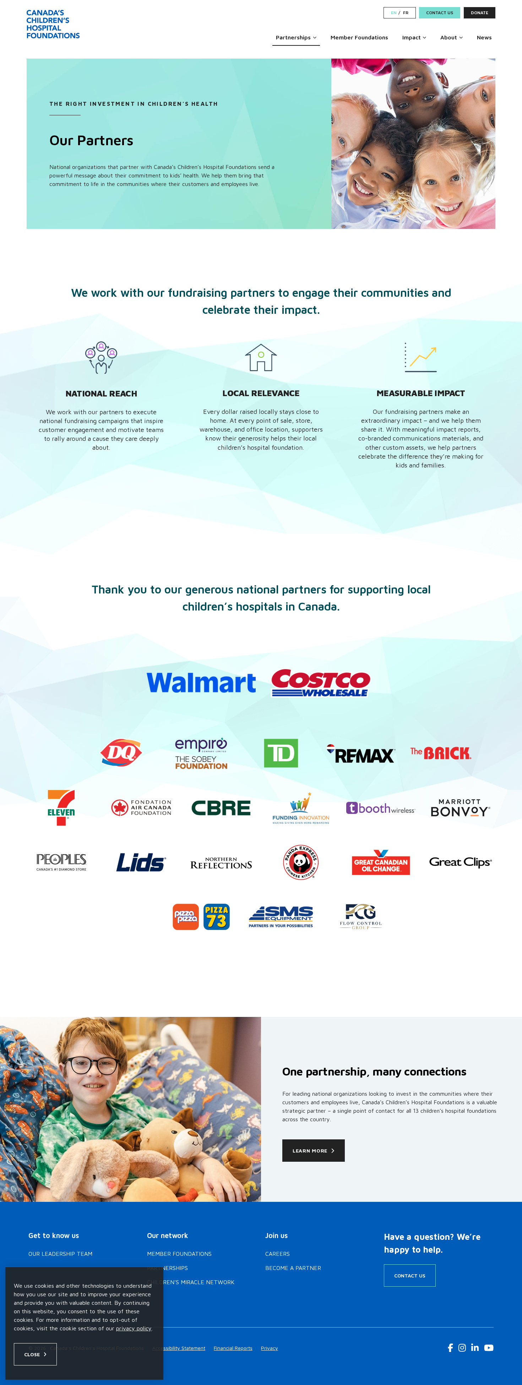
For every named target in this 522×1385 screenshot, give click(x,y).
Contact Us (439, 12)
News (484, 37)
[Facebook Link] (450, 1347)
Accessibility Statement (178, 1348)
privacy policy (134, 1328)
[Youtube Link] (489, 1347)
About (448, 37)
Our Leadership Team (60, 1253)
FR (405, 13)
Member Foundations (359, 37)
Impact (411, 37)
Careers (277, 1253)
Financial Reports (233, 1348)
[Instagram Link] (462, 1347)
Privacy (269, 1348)
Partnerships (293, 37)
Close (32, 1354)
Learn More (310, 1151)
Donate (479, 12)
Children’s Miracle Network (190, 1282)
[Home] (54, 24)
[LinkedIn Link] (475, 1347)
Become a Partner (293, 1268)
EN (394, 13)
